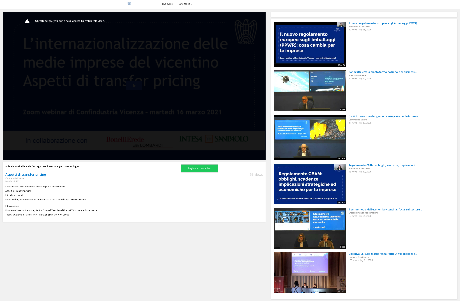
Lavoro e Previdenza (359, 257)
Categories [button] (184, 3)
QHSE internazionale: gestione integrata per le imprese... (384, 116)
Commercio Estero (14, 178)
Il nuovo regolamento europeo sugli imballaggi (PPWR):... (384, 23)
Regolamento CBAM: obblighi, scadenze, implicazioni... (383, 165)
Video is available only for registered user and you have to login (42, 166)
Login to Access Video (199, 168)
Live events (167, 3)
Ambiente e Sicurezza (359, 26)
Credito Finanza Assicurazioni (363, 212)
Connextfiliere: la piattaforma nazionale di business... (383, 72)
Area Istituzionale (357, 75)
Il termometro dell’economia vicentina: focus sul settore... (385, 209)
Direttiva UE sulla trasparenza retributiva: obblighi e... (383, 253)
